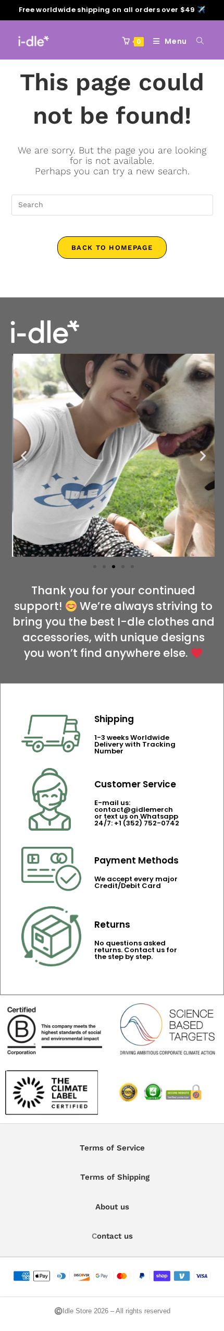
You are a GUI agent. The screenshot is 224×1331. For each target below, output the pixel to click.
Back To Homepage (112, 247)
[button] (23, 455)
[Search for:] (196, 41)
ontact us (115, 1236)
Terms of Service (112, 1148)
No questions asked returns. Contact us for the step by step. (135, 950)
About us (112, 1207)
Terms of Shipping (115, 1177)
